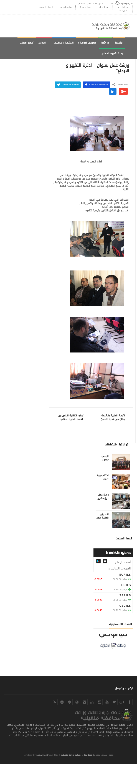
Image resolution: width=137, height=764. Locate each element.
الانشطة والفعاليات (64, 42)
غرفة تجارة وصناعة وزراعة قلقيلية (76, 755)
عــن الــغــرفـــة (86, 7)
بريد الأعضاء (104, 7)
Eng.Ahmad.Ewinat (44, 755)
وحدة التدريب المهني (112, 53)
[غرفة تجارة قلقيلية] (112, 25)
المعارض (42, 42)
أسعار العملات (27, 42)
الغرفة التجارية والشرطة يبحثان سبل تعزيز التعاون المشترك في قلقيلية (113, 419)
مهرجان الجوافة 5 (87, 42)
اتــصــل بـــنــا (124, 10)
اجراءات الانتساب (46, 7)
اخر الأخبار (105, 42)
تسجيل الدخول (123, 7)
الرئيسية (119, 42)
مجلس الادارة (66, 7)
